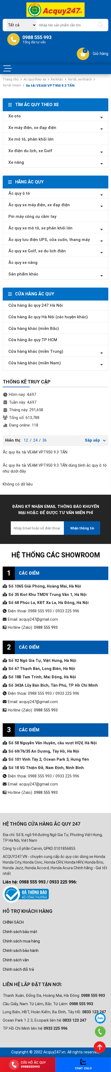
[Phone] (100, 1031)
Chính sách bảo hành (21, 950)
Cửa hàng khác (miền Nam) (34, 363)
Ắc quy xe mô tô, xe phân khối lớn (40, 228)
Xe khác (57, 79)
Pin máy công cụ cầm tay (32, 216)
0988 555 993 (46, 627)
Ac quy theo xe (34, 79)
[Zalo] (100, 1018)
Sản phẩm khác (23, 274)
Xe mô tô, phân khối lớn (31, 139)
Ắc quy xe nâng (22, 262)
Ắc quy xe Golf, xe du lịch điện (37, 251)
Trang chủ (11, 79)
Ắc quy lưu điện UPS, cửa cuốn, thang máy (49, 239)
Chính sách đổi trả (18, 969)
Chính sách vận (16, 960)
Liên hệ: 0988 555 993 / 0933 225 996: (40, 882)
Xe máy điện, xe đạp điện (32, 127)
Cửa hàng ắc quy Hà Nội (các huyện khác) (48, 317)
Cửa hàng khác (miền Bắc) (33, 328)
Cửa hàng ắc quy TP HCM (32, 339)
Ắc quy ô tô (19, 193)
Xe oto (14, 116)
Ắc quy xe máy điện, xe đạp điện (39, 204)
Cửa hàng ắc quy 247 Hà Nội (35, 305)
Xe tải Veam (12, 85)
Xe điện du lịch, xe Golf (30, 150)
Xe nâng (16, 162)
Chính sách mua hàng (21, 941)
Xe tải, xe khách (80, 79)
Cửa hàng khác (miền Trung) (35, 351)
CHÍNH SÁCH (13, 922)
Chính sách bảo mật (20, 932)
